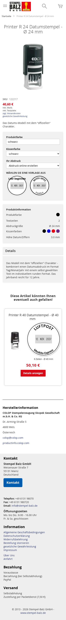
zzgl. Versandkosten (12, 113)
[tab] (33, 251)
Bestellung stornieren (16, 543)
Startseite (6, 16)
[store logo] (20, 6)
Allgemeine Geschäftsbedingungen (24, 532)
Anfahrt (8, 559)
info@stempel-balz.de (24, 505)
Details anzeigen (33, 373)
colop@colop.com (13, 437)
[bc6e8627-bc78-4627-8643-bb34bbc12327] (40, 185)
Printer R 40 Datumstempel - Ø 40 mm (33, 317)
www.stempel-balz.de (33, 612)
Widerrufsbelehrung (16, 539)
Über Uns (9, 555)
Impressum (10, 550)
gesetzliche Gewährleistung (15, 116)
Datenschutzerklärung (17, 535)
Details (10, 251)
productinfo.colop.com (16, 443)
